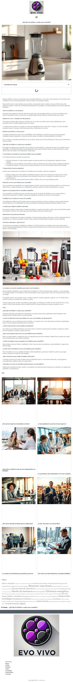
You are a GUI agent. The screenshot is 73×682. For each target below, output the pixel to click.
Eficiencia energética (57, 591)
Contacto (8, 674)
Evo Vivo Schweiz (44, 672)
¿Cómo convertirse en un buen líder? (49, 523)
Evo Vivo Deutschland (46, 660)
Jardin (7, 665)
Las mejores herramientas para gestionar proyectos (17, 573)
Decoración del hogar (40, 589)
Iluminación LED (38, 596)
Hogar (7, 663)
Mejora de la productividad (46, 599)
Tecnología (4, 607)
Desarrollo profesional (6, 591)
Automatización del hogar (40, 583)
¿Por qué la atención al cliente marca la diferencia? (17, 523)
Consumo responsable (7, 589)
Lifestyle (7, 667)
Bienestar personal (56, 586)
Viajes (7, 669)
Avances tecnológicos (22, 586)
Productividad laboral (21, 601)
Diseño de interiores (22, 591)
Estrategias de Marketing (53, 594)
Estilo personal (43, 594)
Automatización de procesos (57, 583)
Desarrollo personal (64, 589)
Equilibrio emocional (25, 594)
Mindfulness (57, 599)
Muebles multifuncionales (8, 601)
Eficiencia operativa (6, 594)
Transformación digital (15, 603)
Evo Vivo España (44, 664)
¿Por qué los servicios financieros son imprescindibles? (54, 573)
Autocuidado (29, 583)
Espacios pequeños (35, 594)
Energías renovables (15, 594)
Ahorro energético (8, 583)
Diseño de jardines (39, 591)
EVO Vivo (8, 661)
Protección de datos (31, 601)
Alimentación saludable (20, 583)
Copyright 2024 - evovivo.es (36, 680)
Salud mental (42, 601)
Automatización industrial (9, 586)
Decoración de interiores (23, 588)
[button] (36, 17)
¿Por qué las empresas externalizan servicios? (16, 424)
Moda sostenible (65, 599)
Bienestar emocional (40, 585)
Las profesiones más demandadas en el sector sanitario (54, 473)
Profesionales (9, 672)
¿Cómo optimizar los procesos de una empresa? (52, 424)
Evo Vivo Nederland (45, 668)
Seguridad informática (53, 601)
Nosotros (42, 675)
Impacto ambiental (47, 596)
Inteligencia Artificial (21, 599)
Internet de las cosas (35, 599)
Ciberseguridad (65, 586)
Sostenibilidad (62, 601)
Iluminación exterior (28, 596)
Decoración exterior (52, 589)
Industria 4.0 (55, 596)
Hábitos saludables (14, 596)
